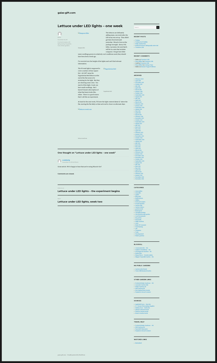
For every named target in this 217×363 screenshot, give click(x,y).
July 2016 (137, 86)
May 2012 (138, 147)
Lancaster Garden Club (141, 285)
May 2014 (138, 111)
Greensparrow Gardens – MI (143, 251)
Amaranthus (138, 191)
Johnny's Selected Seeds (142, 309)
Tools (59, 45)
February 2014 (139, 116)
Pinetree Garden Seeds (141, 311)
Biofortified (138, 343)
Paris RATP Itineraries (141, 329)
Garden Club (138, 205)
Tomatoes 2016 (139, 47)
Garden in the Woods (141, 269)
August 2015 (138, 97)
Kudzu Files (138, 253)
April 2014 (138, 113)
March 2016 (138, 89)
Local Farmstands (140, 216)
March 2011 (138, 171)
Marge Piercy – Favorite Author (144, 255)
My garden (68, 44)
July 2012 (137, 143)
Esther (59, 37)
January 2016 (138, 91)
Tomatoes (138, 230)
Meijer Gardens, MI (140, 286)
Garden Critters (139, 207)
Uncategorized (139, 234)
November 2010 (139, 179)
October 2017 (138, 84)
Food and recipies (63, 42)
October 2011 (138, 159)
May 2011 (137, 168)
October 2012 (138, 138)
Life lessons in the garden (142, 214)
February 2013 (139, 132)
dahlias (137, 200)
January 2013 (138, 134)
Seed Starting (139, 227)
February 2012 (139, 152)
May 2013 (138, 129)
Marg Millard (139, 61)
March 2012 (138, 150)
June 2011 (137, 166)
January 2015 (138, 105)
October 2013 (138, 120)
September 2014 (139, 107)
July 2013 (137, 125)
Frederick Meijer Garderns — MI (144, 283)
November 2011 (139, 157)
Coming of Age (149, 65)
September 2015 (139, 95)
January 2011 (138, 175)
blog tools (138, 196)
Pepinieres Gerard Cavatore (143, 292)
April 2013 (138, 130)
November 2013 (139, 118)
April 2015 (138, 100)
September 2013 (139, 122)
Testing (137, 40)
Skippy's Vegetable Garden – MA (144, 257)
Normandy (138, 219)
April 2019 (138, 80)
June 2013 (138, 127)
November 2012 (139, 136)
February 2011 (139, 173)
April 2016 (138, 88)
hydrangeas (138, 210)
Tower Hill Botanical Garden (143, 271)
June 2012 (138, 145)
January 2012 (138, 154)
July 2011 (137, 164)
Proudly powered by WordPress (76, 355)
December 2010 (139, 177)
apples (137, 194)
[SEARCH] (157, 27)
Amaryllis (138, 193)
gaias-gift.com (67, 12)
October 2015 (138, 93)
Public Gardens (139, 221)
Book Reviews (139, 198)
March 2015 (138, 102)
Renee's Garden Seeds (141, 313)
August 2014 (138, 109)
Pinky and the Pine (140, 44)
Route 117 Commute (140, 225)
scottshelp (66, 160)
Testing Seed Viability (141, 42)
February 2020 (139, 79)
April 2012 (138, 148)
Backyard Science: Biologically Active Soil (146, 45)
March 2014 (138, 114)
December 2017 (139, 82)
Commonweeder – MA (141, 248)
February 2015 (139, 104)
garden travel (139, 209)
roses (136, 223)
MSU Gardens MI (140, 288)
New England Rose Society (142, 290)
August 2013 (138, 123)
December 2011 (139, 155)
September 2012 (139, 139)
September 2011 (139, 161)
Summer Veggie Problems (148, 66)
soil (136, 228)
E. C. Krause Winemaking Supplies (144, 306)
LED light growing (140, 212)
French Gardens (139, 203)
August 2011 (138, 163)
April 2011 (138, 170)
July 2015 (137, 98)
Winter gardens (65, 45)
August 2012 (138, 141)
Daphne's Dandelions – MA (142, 249)
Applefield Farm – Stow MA (143, 304)
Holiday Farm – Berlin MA (142, 308)
